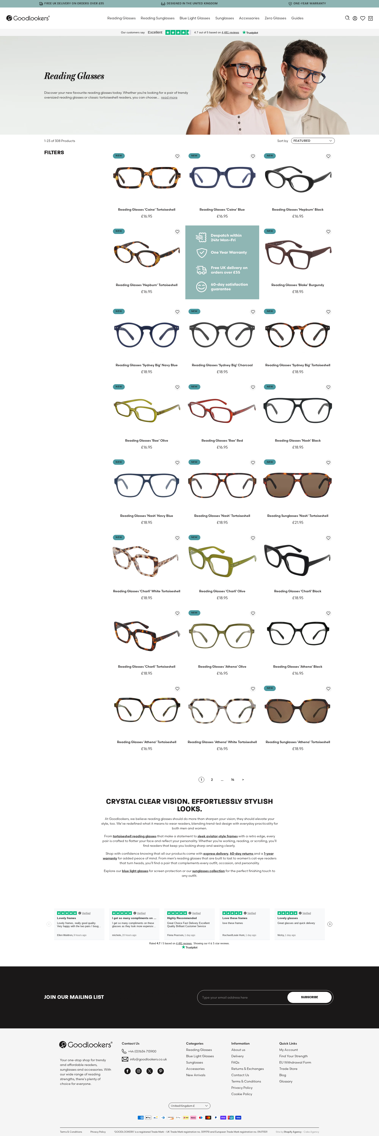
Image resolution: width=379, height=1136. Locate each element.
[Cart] (370, 19)
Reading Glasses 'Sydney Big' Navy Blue (147, 365)
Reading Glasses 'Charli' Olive (222, 591)
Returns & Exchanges (247, 1069)
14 (232, 780)
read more (169, 97)
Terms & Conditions (246, 1081)
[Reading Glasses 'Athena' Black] (298, 635)
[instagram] (138, 1071)
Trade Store (288, 1069)
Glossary (285, 1081)
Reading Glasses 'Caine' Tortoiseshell (146, 209)
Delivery (237, 1056)
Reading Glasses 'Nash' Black (298, 440)
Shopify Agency (292, 1131)
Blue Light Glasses (195, 18)
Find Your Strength (293, 1056)
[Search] (347, 18)
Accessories (249, 18)
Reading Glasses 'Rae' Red (222, 440)
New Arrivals (195, 1075)
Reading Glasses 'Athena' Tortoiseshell (146, 742)
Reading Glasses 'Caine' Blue (222, 209)
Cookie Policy (241, 1094)
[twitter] (149, 1071)
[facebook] (127, 1071)
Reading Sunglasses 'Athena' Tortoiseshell (298, 742)
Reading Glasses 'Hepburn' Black (298, 209)
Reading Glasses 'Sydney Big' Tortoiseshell (297, 365)
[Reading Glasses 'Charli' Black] (298, 559)
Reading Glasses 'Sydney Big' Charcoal (222, 365)
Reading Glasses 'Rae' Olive (146, 440)
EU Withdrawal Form (295, 1062)
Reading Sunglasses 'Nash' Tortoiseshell (297, 516)
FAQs (235, 1062)
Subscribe (309, 997)
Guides (297, 18)
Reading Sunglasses (157, 18)
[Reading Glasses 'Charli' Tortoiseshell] (147, 635)
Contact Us (240, 1075)
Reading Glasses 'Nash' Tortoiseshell (222, 516)
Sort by (282, 141)
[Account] (355, 19)
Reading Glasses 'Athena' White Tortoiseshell (222, 742)
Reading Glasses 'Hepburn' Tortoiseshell (146, 285)
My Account (288, 1050)
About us (238, 1050)
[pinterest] (161, 1071)
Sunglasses (224, 18)
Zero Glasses (275, 18)
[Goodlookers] (28, 18)
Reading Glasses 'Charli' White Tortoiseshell (146, 591)
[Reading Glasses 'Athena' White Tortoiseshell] (222, 710)
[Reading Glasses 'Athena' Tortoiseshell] (147, 710)
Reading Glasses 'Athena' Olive (222, 666)
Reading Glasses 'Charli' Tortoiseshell (146, 666)
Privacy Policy (241, 1088)
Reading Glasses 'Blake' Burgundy (297, 285)
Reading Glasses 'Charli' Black (297, 591)
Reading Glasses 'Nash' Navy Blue (146, 516)
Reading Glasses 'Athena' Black (297, 666)
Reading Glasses (121, 18)
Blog (282, 1075)
